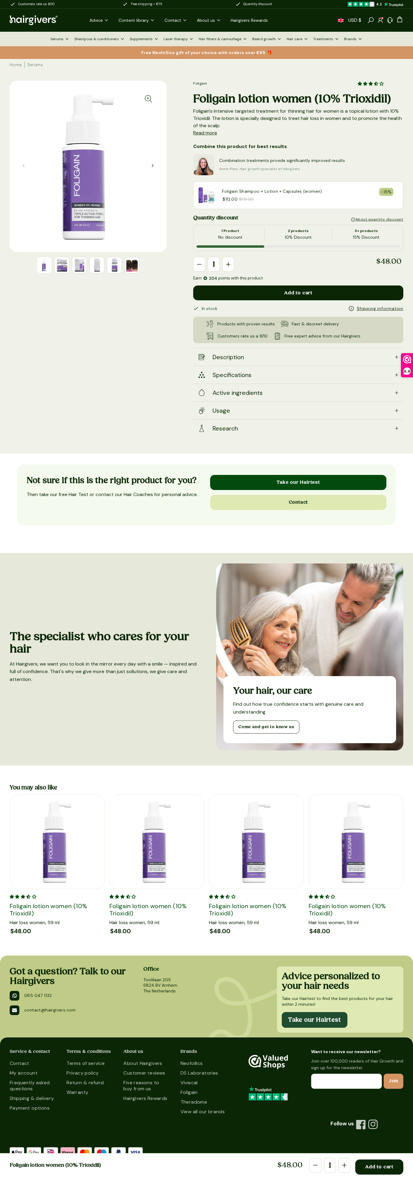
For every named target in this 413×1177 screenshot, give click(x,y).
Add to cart (298, 293)
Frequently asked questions (30, 1085)
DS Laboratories (199, 1073)
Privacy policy (83, 1073)
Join (393, 1081)
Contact (298, 502)
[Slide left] (153, 166)
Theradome (193, 1102)
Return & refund (85, 1082)
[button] (340, 20)
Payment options (30, 1108)
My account (23, 1073)
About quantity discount (379, 219)
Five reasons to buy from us (141, 1085)
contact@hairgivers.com (50, 1010)
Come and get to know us (266, 727)
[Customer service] (390, 20)
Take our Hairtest (298, 482)
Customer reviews (144, 1073)
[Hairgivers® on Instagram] (373, 1124)
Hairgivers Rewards (145, 1098)
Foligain (200, 83)
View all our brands (202, 1111)
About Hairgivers (142, 1063)
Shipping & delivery (32, 1098)
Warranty (77, 1092)
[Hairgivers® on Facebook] (361, 1124)
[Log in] (380, 20)
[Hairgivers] (43, 20)
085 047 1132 (38, 995)
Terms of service (86, 1063)
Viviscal (189, 1082)
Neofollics (191, 1063)
